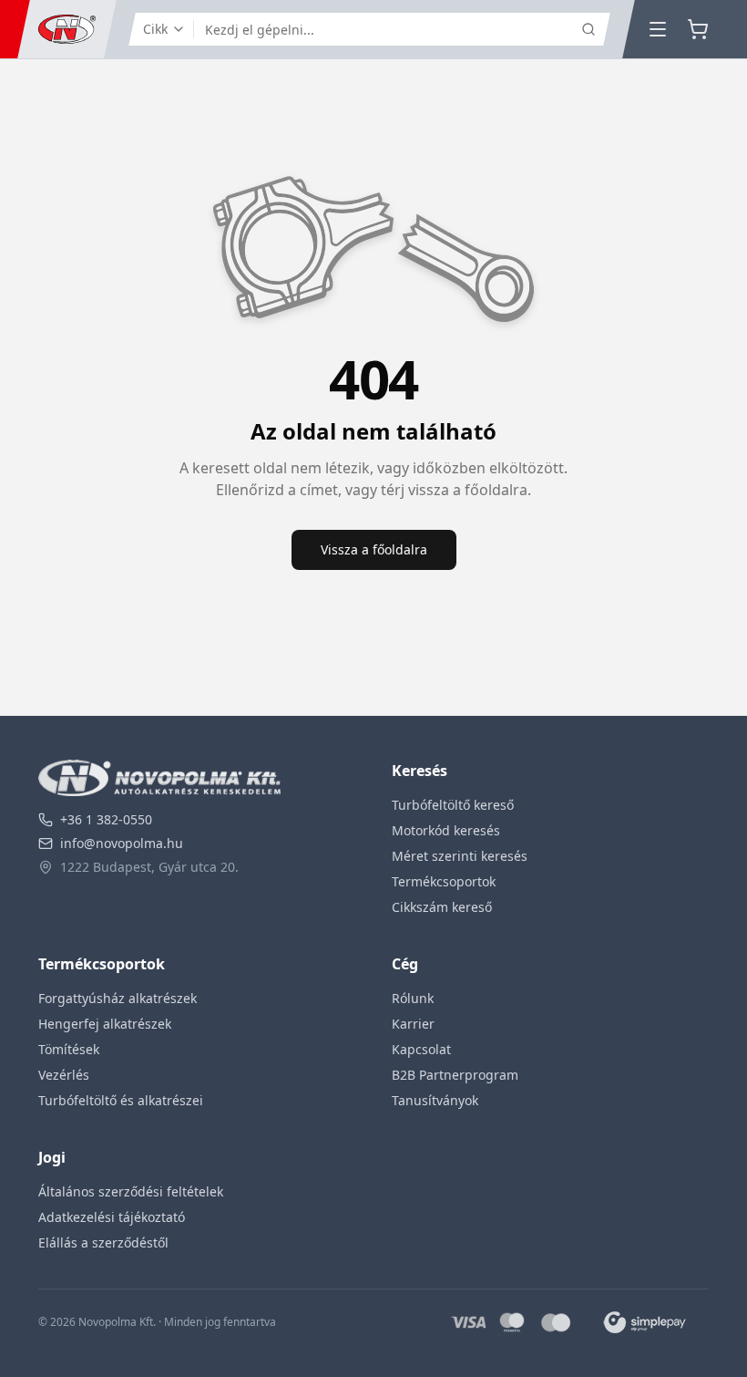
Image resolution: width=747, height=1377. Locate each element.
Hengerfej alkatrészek (104, 1023)
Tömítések (68, 1049)
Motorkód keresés (446, 830)
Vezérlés (63, 1074)
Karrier (413, 1023)
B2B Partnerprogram (455, 1074)
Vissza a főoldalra (374, 549)
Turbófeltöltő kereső (453, 804)
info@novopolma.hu (121, 843)
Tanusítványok (435, 1100)
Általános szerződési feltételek (130, 1191)
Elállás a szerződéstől (103, 1242)
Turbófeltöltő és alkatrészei (120, 1100)
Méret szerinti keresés (459, 856)
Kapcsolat (421, 1049)
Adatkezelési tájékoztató (111, 1217)
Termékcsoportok (444, 881)
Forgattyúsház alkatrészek (117, 998)
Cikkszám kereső (442, 907)
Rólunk (413, 998)
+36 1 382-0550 (106, 819)
